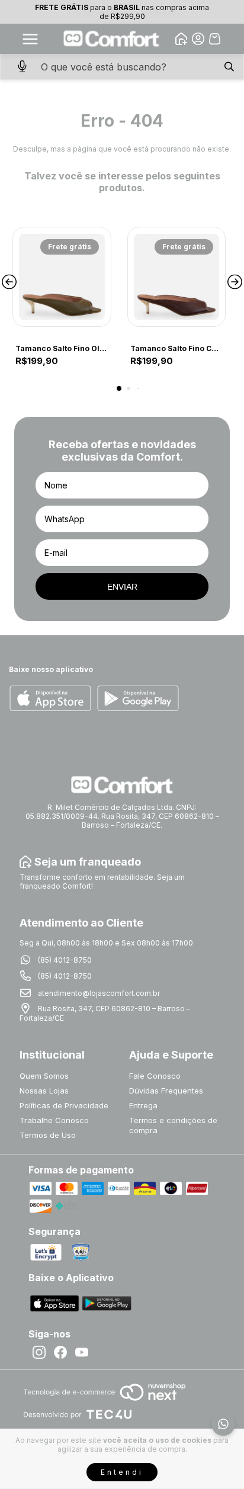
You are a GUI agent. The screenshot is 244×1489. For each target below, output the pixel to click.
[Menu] (30, 39)
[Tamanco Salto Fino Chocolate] (177, 276)
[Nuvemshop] (105, 1401)
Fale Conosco (155, 1075)
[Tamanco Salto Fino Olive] (62, 276)
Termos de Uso (48, 1135)
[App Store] (50, 699)
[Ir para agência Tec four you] (77, 1415)
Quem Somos (44, 1075)
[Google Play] (138, 699)
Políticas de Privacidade (64, 1105)
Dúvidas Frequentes (166, 1090)
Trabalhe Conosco (54, 1120)
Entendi (122, 1472)
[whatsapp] (223, 1424)
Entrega (143, 1105)
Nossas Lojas (44, 1090)
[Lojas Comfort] (111, 38)
